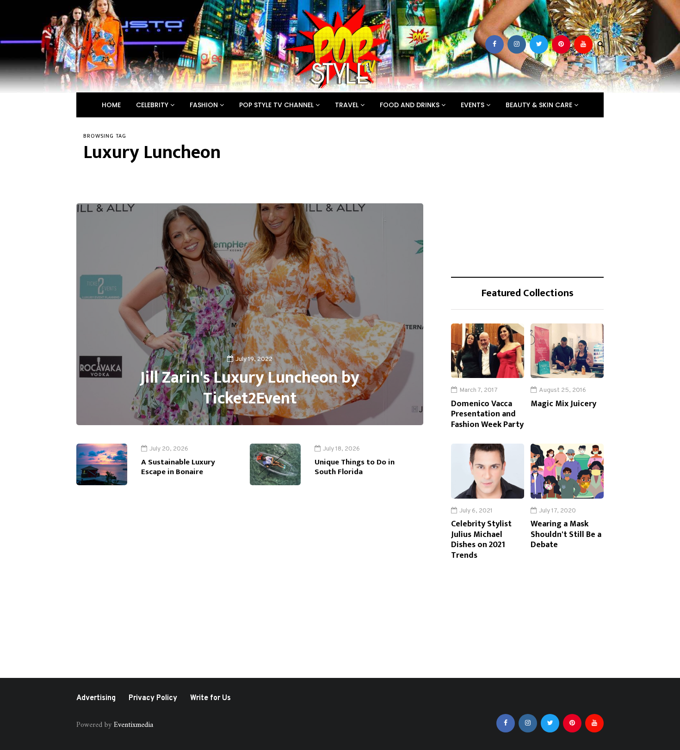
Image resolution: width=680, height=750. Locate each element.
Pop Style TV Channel (277, 105)
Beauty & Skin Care (540, 105)
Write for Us (210, 698)
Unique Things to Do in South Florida (355, 467)
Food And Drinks (410, 105)
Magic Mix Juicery (563, 404)
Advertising (96, 698)
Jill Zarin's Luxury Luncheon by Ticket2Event (249, 388)
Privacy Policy (153, 698)
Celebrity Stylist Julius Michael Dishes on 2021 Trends (481, 539)
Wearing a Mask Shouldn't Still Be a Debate (566, 534)
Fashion (205, 105)
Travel (347, 105)
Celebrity (153, 105)
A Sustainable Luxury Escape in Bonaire (178, 467)
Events (473, 105)
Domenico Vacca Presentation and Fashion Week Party (487, 414)
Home (111, 105)
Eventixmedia (133, 725)
